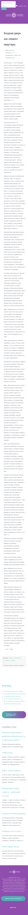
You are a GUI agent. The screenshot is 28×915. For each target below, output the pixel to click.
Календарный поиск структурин (12, 696)
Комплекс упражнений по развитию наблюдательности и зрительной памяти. (13, 736)
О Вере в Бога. (7, 752)
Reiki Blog (6, 685)
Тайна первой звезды (10, 846)
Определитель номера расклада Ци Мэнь (15, 694)
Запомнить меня (22, 6)
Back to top (13, 907)
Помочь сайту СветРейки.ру (11, 714)
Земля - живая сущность (11, 770)
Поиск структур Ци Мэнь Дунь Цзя (13, 698)
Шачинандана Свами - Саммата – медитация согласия (11, 792)
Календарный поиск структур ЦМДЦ (13, 691)
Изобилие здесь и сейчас (11, 831)
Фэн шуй (13, 52)
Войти (4, 8)
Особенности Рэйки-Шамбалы (14, 813)
